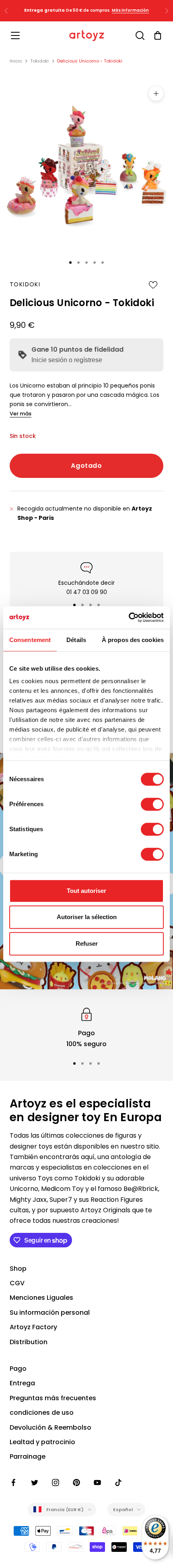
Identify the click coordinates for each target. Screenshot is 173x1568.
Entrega (22, 1383)
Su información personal (50, 1312)
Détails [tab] (76, 639)
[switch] (152, 804)
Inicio (16, 61)
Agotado (86, 465)
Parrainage (27, 1456)
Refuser (87, 943)
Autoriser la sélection (87, 916)
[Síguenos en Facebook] (14, 1482)
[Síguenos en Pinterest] (76, 1482)
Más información (130, 10)
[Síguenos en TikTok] (118, 1482)
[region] (86, 1027)
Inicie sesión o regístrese (66, 360)
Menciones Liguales (41, 1297)
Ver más (20, 413)
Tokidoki (39, 61)
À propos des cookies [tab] (133, 639)
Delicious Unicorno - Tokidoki (89, 61)
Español (123, 1509)
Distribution (28, 1342)
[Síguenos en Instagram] (55, 1482)
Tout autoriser (86, 890)
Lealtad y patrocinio (42, 1442)
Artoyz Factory (33, 1327)
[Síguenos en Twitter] (35, 1482)
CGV (17, 1283)
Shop (18, 1268)
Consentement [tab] (30, 639)
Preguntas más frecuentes (53, 1398)
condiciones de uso (42, 1412)
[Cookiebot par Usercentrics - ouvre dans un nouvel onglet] (128, 617)
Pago (18, 1368)
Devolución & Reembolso (50, 1427)
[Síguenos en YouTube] (97, 1482)
